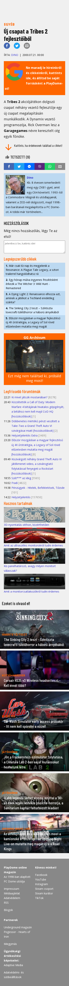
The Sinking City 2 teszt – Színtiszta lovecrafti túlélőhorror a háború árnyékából (32, 310)
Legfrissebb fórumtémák (22, 391)
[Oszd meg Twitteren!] (16, 45)
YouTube (40, 879)
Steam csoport (44, 889)
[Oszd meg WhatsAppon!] (50, 166)
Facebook (41, 875)
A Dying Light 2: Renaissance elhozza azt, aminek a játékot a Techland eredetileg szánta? (33, 298)
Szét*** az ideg (21, 478)
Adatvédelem (12, 898)
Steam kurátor (44, 893)
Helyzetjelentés (21, 497)
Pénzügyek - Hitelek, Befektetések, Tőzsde (38, 488)
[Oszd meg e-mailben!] (26, 45)
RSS (6, 902)
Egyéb (9, 24)
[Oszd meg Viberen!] (39, 166)
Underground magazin (18, 927)
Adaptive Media (13, 965)
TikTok (39, 898)
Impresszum (11, 889)
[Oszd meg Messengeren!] (29, 166)
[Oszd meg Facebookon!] (6, 45)
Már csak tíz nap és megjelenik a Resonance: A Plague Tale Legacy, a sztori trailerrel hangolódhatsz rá (32, 270)
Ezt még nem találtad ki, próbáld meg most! (34, 378)
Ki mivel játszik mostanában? (30, 397)
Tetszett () (20, 157)
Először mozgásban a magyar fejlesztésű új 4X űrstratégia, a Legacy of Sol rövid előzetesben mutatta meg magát (33, 322)
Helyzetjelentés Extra (25, 435)
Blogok (8, 910)
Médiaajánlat (12, 893)
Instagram (41, 884)
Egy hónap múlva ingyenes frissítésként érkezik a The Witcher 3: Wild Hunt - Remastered (32, 284)
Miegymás (10, 944)
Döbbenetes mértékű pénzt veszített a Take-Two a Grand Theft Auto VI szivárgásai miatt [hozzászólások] (35, 425)
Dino (14, 55)
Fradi (15, 483)
